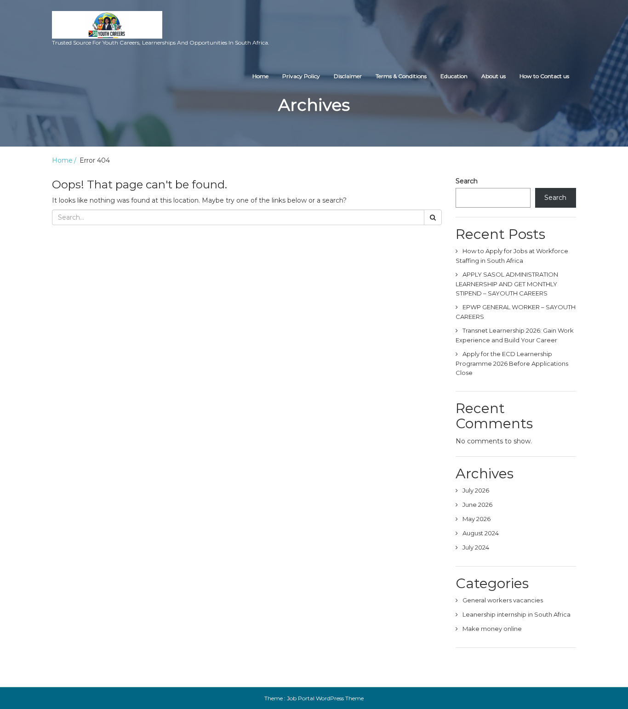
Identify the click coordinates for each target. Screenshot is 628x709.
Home (260, 76)
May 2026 (476, 518)
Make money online (492, 628)
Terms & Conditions (401, 76)
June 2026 (477, 504)
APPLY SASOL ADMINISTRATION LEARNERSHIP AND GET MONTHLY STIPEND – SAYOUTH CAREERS (507, 284)
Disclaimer (348, 76)
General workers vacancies (502, 600)
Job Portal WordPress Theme (325, 698)
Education (454, 76)
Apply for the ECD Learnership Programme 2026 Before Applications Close (512, 363)
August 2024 (480, 533)
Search (467, 181)
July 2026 (475, 490)
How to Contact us (544, 76)
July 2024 (475, 547)
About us (493, 76)
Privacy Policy (301, 76)
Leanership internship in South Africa (516, 614)
